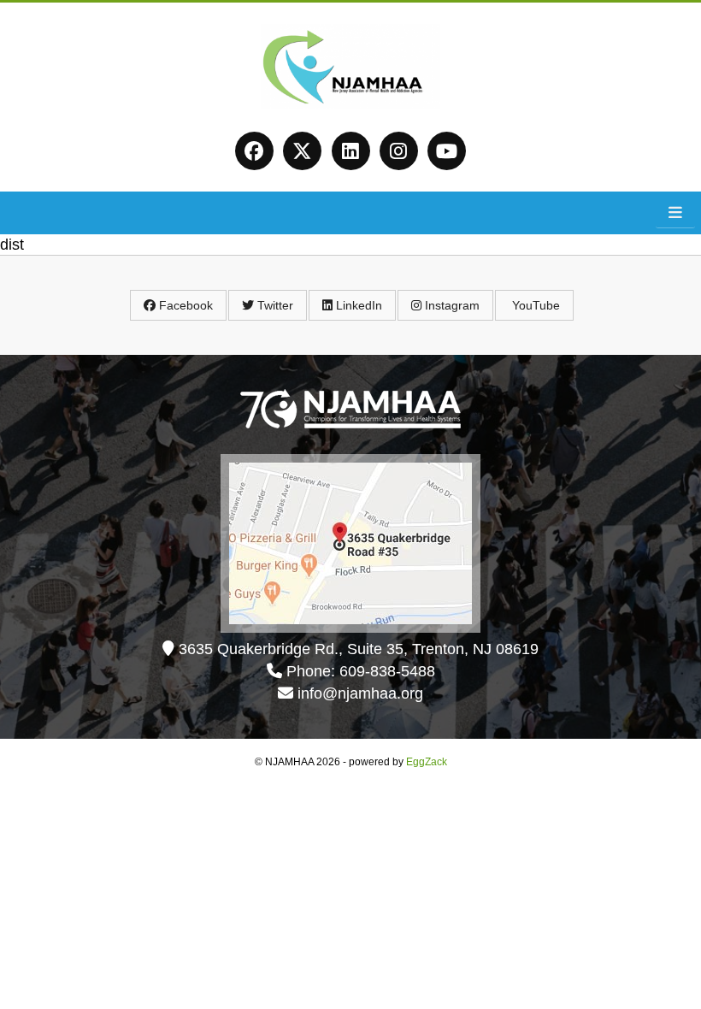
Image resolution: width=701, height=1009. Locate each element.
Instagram (450, 305)
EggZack (426, 762)
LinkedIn (357, 305)
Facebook (184, 305)
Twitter (273, 305)
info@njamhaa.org (360, 693)
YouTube (534, 305)
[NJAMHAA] (351, 104)
